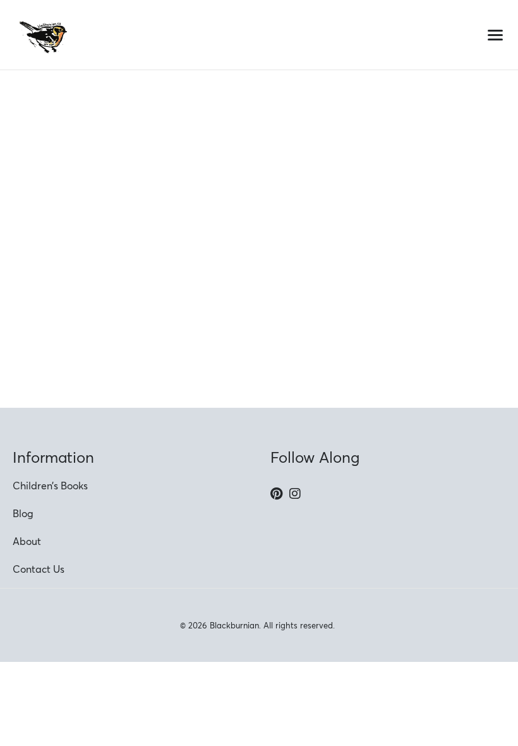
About (27, 541)
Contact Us (38, 569)
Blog (23, 513)
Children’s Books (50, 485)
